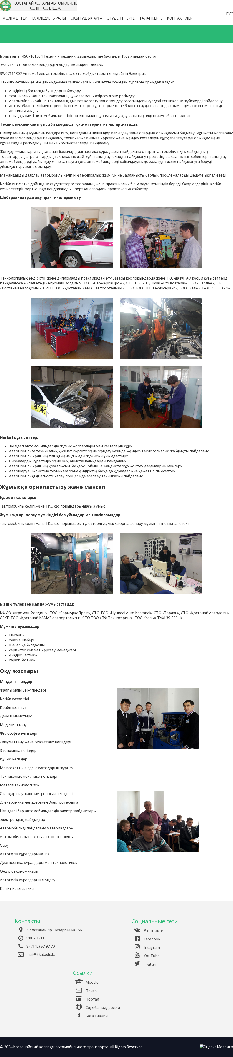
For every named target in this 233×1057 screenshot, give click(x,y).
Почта (91, 990)
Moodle (92, 982)
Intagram (151, 947)
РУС (229, 13)
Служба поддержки (102, 1007)
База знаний (96, 1015)
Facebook (151, 939)
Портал (92, 999)
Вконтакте (153, 930)
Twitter (149, 964)
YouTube (151, 955)
